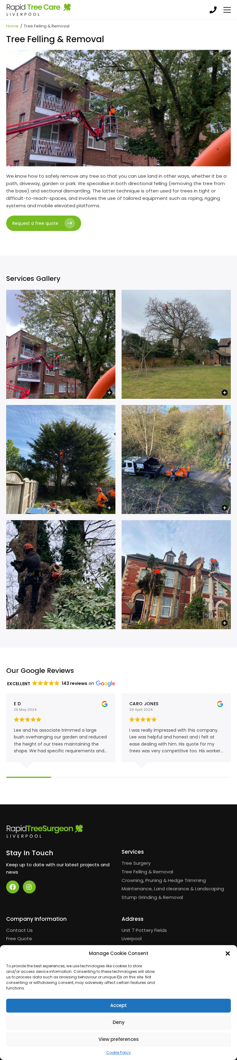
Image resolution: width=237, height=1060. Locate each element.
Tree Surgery (136, 863)
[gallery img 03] (60, 459)
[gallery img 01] (60, 344)
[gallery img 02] (176, 344)
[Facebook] (12, 886)
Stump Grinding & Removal (152, 897)
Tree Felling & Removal (147, 871)
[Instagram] (29, 886)
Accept (118, 1005)
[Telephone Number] (213, 9)
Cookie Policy (118, 1052)
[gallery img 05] (60, 574)
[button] (228, 953)
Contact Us (19, 930)
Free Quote (19, 938)
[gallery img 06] (176, 574)
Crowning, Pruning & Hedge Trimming (164, 880)
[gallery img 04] (176, 459)
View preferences (118, 1039)
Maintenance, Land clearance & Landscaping (173, 888)
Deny (119, 1022)
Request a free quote (35, 223)
